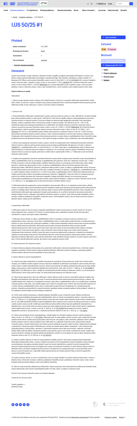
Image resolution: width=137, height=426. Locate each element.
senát (43, 51)
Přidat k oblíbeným (110, 73)
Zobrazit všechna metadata (24, 65)
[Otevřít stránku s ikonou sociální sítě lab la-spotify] (20, 404)
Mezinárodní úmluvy (65, 10)
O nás (110, 4)
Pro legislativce (32, 10)
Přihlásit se (102, 4)
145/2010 (14, 147)
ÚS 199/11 (83, 310)
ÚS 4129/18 (60, 308)
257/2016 (74, 169)
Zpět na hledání (110, 37)
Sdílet (106, 70)
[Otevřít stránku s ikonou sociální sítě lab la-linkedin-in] (12, 404)
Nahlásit (107, 80)
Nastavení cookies (111, 417)
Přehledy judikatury (47, 10)
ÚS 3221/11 (47, 335)
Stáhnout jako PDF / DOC (114, 65)
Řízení (76, 10)
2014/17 (61, 174)
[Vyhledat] (131, 3)
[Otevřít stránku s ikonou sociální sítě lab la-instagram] (27, 404)
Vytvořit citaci (109, 77)
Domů (6, 10)
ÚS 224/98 (88, 268)
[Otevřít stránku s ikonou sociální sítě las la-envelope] (24, 404)
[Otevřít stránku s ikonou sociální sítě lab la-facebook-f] (16, 404)
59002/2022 (43, 84)
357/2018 (14, 131)
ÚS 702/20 (29, 181)
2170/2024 (75, 80)
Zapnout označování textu (114, 61)
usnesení (44, 60)
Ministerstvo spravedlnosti (80, 417)
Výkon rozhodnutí (88, 10)
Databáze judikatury (17, 10)
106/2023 (66, 82)
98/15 (13, 270)
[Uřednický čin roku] (44, 3)
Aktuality (124, 10)
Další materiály (113, 10)
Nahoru (121, 417)
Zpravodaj (101, 10)
